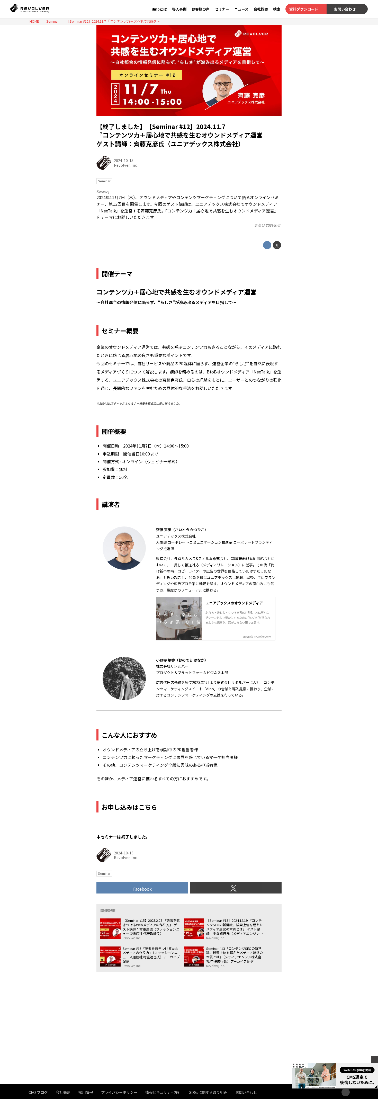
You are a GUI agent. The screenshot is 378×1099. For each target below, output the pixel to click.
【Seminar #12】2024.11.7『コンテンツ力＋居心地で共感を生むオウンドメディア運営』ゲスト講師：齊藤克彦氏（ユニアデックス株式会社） (182, 135)
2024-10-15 (123, 160)
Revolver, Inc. (126, 165)
